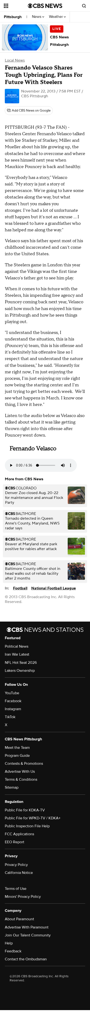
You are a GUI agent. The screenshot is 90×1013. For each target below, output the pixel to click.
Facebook (13, 701)
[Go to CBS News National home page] (45, 5)
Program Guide (17, 756)
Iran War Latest (17, 654)
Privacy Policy (16, 865)
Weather (56, 16)
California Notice (19, 873)
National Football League (53, 588)
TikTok (10, 717)
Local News (15, 60)
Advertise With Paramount (26, 927)
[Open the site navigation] (16, 6)
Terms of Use (15, 889)
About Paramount (19, 919)
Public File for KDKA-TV (25, 810)
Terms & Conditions (21, 779)
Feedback (13, 951)
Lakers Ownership (20, 671)
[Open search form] (84, 6)
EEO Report (14, 842)
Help (9, 943)
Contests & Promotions (24, 763)
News (37, 16)
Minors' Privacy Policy (23, 897)
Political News (16, 646)
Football (20, 588)
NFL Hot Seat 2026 (21, 663)
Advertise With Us (20, 771)
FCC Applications (19, 834)
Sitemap (11, 787)
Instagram (13, 709)
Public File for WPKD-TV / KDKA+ (32, 818)
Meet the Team (17, 748)
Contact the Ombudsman (26, 959)
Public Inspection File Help (27, 826)
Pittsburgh (13, 16)
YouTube (12, 693)
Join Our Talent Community (28, 935)
